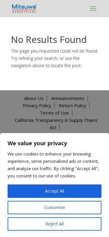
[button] (93, 8)
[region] (54, 185)
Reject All (54, 224)
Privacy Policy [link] (37, 105)
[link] (24, 8)
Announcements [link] (67, 98)
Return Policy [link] (72, 105)
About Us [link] (34, 98)
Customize (54, 207)
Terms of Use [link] (54, 113)
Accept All (54, 191)
